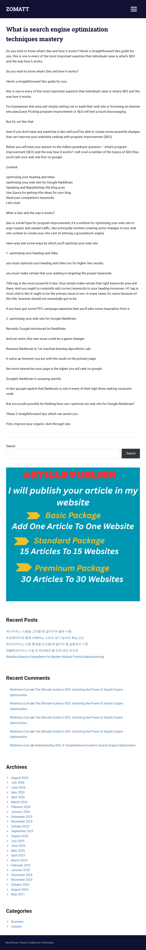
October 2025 (20, 826)
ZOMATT (17, 9)
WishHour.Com (20, 689)
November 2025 (22, 821)
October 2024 (20, 884)
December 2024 (21, 875)
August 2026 (19, 778)
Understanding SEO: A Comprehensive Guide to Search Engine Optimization (85, 745)
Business (17, 921)
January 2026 (20, 812)
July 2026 (18, 782)
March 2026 (19, 802)
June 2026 (18, 787)
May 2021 (18, 894)
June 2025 (18, 846)
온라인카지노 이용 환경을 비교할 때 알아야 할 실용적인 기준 (47, 644)
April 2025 (18, 855)
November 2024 (22, 880)
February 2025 (21, 865)
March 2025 (19, 860)
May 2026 (18, 792)
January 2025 (20, 870)
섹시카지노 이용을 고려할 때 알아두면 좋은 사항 (38, 631)
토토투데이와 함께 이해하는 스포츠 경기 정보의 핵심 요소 (45, 638)
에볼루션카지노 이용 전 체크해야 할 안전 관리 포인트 (42, 650)
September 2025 (22, 831)
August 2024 (19, 889)
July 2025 (18, 841)
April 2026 (18, 797)
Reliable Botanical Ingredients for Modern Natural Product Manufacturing (55, 657)
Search (10, 446)
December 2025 (21, 817)
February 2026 (21, 807)
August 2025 (19, 836)
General (16, 926)
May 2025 (18, 850)
